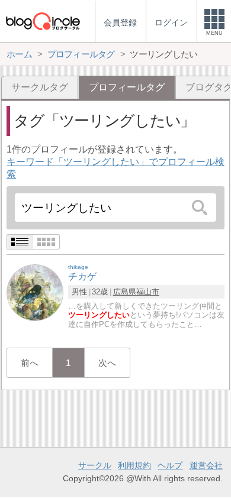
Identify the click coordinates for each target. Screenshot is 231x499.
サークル (94, 465)
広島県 (124, 291)
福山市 (147, 291)
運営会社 (206, 465)
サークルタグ (39, 87)
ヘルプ (170, 465)
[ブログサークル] (42, 21)
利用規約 (134, 465)
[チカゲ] (35, 292)
